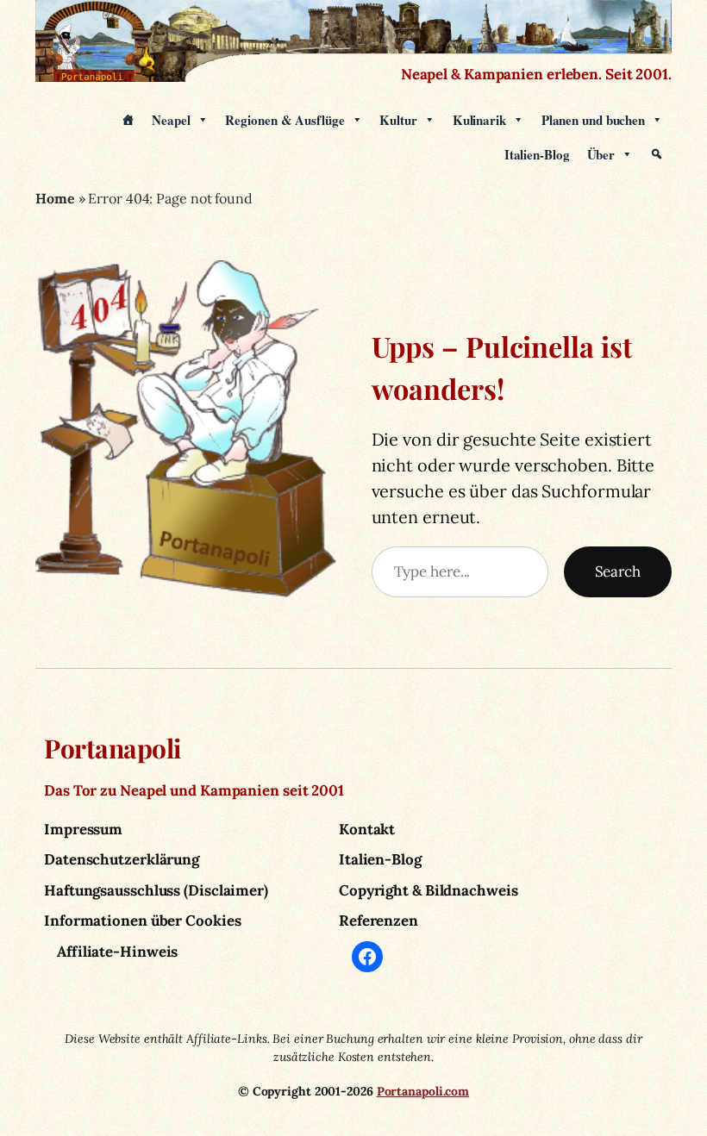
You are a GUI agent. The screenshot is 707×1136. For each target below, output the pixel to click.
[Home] (128, 120)
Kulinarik (479, 119)
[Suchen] (656, 154)
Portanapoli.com (423, 1091)
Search (618, 571)
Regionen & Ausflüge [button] (284, 119)
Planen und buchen (593, 119)
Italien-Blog (537, 154)
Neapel (171, 119)
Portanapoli (112, 748)
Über (601, 154)
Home (55, 198)
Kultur (397, 119)
